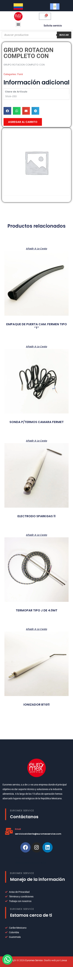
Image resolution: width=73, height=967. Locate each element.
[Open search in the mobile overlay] (36, 35)
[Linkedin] (47, 847)
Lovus (63, 960)
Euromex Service (34, 960)
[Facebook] (25, 847)
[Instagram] (36, 847)
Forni (20, 74)
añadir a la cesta (36, 248)
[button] (18, 24)
